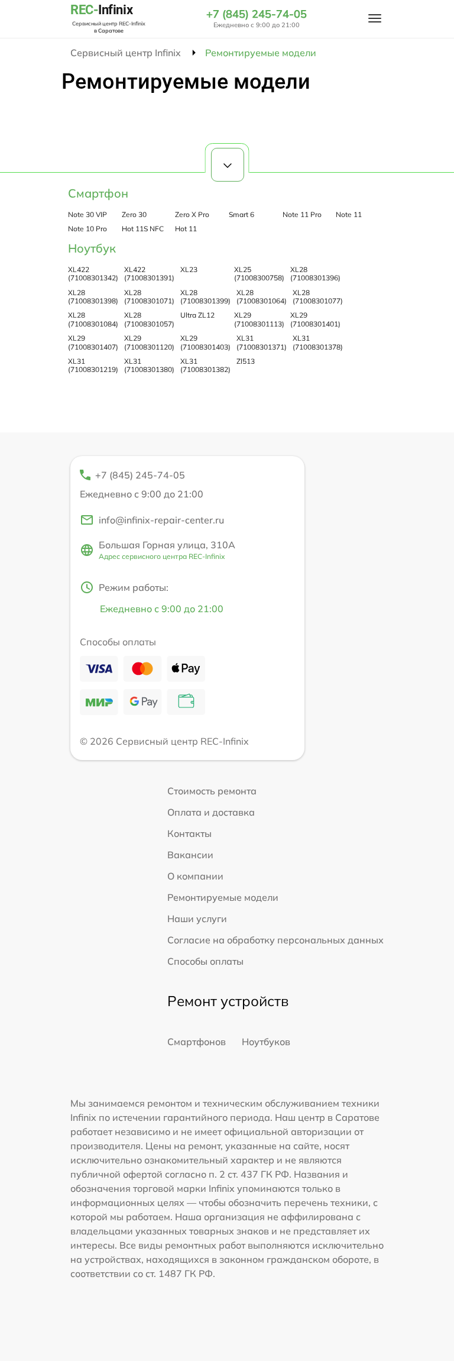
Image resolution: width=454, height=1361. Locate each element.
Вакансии (190, 855)
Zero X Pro (192, 214)
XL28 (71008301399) (205, 296)
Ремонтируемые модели (222, 897)
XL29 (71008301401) (315, 319)
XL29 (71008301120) (149, 342)
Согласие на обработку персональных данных (275, 940)
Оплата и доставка (211, 812)
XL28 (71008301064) (261, 296)
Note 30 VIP (87, 214)
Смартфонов (196, 1042)
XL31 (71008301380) (149, 365)
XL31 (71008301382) (205, 365)
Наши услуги (197, 918)
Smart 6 (241, 214)
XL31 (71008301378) (318, 342)
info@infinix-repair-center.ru (161, 520)
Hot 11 (186, 228)
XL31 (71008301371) (261, 342)
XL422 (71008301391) (149, 273)
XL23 (188, 269)
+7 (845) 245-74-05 (256, 14)
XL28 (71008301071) (149, 296)
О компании (195, 876)
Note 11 (349, 214)
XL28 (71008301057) (149, 319)
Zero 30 (134, 214)
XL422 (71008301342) (93, 273)
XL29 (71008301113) (259, 319)
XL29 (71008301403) (205, 342)
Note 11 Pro (302, 214)
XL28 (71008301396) (315, 273)
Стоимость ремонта (212, 791)
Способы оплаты (205, 961)
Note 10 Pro (87, 228)
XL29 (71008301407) (93, 342)
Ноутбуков (266, 1042)
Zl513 (245, 361)
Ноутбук (92, 248)
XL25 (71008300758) (259, 273)
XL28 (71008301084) (93, 319)
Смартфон (98, 193)
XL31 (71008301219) (93, 365)
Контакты (189, 833)
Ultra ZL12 (197, 315)
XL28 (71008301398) (93, 296)
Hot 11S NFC (143, 228)
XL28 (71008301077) (318, 296)
